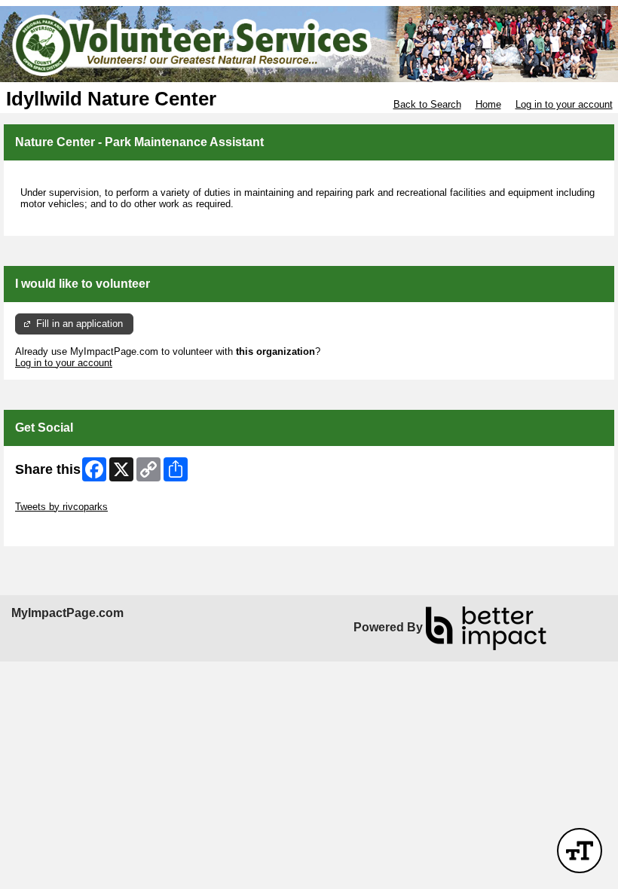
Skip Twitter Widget (57, 495)
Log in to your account (564, 104)
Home (488, 104)
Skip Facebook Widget (64, 529)
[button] (579, 850)
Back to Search (427, 104)
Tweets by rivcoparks (61, 506)
